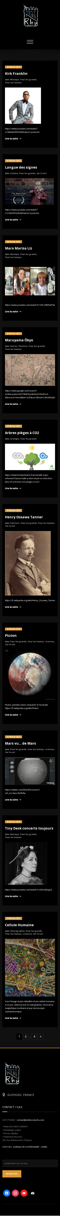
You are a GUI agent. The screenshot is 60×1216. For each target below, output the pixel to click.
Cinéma (14, 173)
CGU (9, 1146)
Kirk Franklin (16, 73)
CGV (4, 1146)
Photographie (17, 931)
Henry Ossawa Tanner (24, 517)
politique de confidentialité (26, 1146)
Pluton (11, 635)
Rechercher (12, 1173)
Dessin (13, 346)
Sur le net (42, 173)
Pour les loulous (13, 82)
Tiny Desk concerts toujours (29, 828)
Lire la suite (11, 138)
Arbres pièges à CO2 (22, 432)
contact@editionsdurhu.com (30, 1119)
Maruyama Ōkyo (19, 340)
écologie (14, 438)
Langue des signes (21, 167)
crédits (44, 1146)
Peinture (23, 346)
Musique (14, 79)
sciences (49, 641)
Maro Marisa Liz (18, 248)
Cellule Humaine (19, 925)
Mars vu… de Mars (20, 743)
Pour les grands (28, 79)
